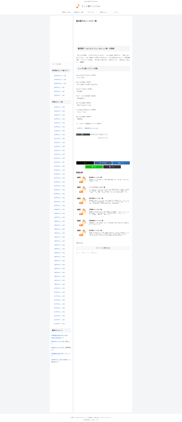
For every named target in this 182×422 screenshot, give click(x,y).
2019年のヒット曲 (59, 130)
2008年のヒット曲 (59, 174)
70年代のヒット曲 (59, 95)
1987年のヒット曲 (59, 256)
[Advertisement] (103, 33)
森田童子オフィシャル (91, 128)
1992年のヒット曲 (59, 237)
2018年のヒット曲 (59, 134)
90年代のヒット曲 (59, 87)
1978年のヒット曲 (59, 292)
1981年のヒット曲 (59, 280)
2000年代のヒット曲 (60, 83)
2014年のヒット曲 (59, 150)
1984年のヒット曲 (59, 268)
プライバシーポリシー (106, 417)
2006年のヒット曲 (59, 182)
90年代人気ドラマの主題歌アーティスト (100, 134)
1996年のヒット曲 (59, 221)
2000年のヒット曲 (59, 205)
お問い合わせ (96, 417)
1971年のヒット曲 (59, 319)
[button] (112, 166)
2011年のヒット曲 (59, 162)
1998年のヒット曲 (59, 213)
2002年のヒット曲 (59, 197)
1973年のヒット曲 (59, 312)
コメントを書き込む (103, 248)
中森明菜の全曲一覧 (57, 335)
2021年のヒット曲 (59, 123)
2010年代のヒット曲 (60, 79)
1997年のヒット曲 (59, 217)
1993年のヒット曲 (59, 233)
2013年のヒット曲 (59, 154)
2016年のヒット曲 (59, 142)
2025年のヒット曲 (59, 107)
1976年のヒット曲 (59, 300)
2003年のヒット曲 (59, 193)
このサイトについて (80, 417)
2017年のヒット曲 (59, 138)
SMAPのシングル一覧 (57, 341)
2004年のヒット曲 (59, 190)
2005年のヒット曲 (59, 186)
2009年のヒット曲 (59, 170)
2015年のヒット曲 (59, 146)
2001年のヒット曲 (59, 201)
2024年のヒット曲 (59, 111)
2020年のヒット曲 (59, 126)
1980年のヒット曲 (59, 284)
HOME (72, 417)
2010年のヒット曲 (59, 166)
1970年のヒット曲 (59, 323)
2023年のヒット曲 (59, 115)
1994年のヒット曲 (59, 229)
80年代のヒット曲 (59, 91)
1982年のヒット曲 (59, 276)
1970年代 (79, 134)
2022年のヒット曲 (59, 119)
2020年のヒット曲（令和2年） (60, 359)
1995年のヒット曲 (59, 225)
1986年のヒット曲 (59, 260)
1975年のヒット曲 (59, 304)
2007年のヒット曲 (59, 178)
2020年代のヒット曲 (60, 75)
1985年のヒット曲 (59, 264)
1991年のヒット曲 (59, 241)
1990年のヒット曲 (59, 245)
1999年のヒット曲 (59, 209)
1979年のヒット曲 (59, 288)
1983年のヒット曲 (59, 272)
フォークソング (87, 134)
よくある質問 (89, 417)
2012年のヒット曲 (59, 158)
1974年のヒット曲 (59, 308)
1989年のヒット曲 (59, 249)
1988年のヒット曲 (59, 253)
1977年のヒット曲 (59, 296)
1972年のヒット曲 (59, 315)
